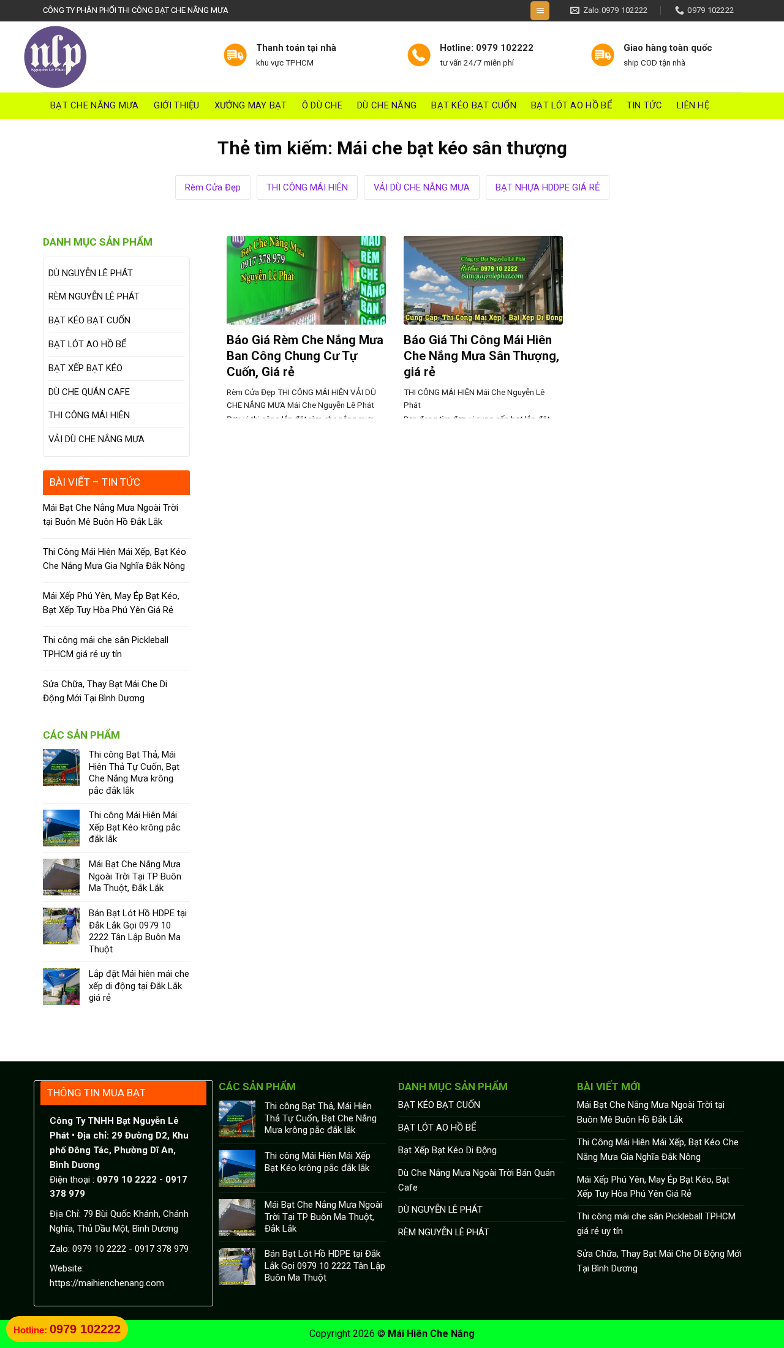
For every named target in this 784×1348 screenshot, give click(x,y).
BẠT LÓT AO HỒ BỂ (571, 105)
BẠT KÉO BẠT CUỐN (473, 105)
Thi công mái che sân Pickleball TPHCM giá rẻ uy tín (105, 647)
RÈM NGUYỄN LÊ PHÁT (94, 296)
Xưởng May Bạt (250, 105)
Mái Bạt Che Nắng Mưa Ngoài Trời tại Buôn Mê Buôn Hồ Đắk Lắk (110, 514)
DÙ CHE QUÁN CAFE (89, 391)
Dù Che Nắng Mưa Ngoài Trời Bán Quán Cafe (476, 1180)
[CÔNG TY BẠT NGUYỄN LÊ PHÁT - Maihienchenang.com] (113, 56)
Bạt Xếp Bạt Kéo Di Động (447, 1150)
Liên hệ (693, 105)
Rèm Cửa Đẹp (213, 187)
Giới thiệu (177, 105)
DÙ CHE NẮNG (387, 105)
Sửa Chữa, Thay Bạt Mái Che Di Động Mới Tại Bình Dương (105, 691)
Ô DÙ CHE (322, 105)
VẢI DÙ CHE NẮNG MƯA (422, 187)
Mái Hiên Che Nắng (431, 1333)
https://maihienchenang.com (107, 1283)
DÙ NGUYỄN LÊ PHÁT (90, 273)
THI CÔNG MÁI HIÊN (307, 187)
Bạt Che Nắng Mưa (94, 105)
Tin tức (644, 105)
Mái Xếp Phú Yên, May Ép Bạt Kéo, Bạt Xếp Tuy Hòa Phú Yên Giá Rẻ (111, 603)
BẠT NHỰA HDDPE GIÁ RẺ (548, 187)
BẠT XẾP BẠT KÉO (85, 368)
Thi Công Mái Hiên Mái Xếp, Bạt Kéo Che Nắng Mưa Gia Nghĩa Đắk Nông (114, 558)
